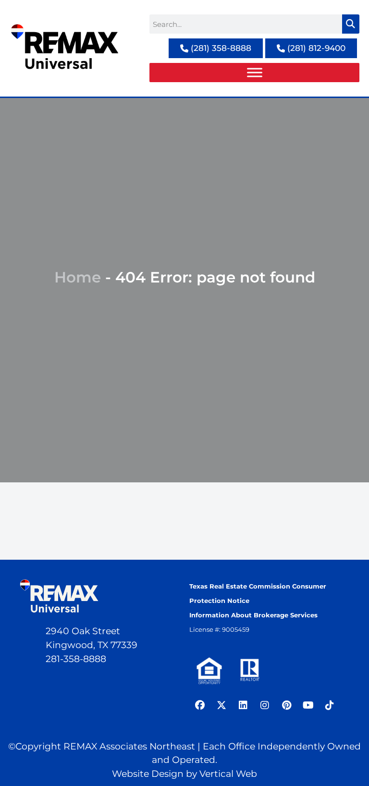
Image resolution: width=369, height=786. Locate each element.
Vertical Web (228, 773)
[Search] (350, 24)
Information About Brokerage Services (253, 615)
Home (77, 277)
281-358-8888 (76, 658)
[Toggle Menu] (254, 72)
